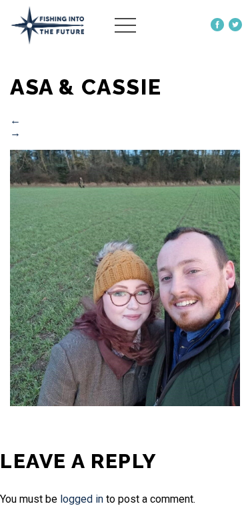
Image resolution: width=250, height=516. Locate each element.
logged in (81, 499)
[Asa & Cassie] (125, 402)
